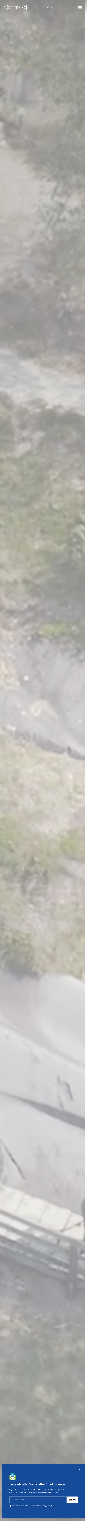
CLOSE (79, 1469)
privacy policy (45, 1506)
